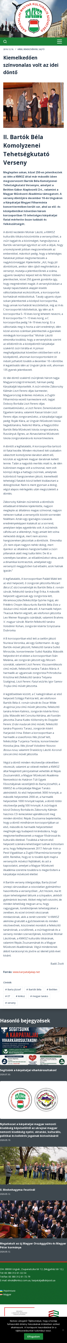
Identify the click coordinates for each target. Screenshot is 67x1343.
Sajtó (42, 49)
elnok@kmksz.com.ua (19, 1280)
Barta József (13, 989)
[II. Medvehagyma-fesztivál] (33, 1166)
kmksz (20, 996)
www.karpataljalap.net (26, 972)
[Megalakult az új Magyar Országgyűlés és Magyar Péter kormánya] (33, 1219)
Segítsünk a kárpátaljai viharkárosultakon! (28, 1070)
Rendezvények (31, 49)
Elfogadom (33, 1336)
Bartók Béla (33, 989)
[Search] (5, 41)
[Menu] (59, 41)
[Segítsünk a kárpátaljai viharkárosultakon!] (33, 1046)
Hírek (20, 49)
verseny (10, 1002)
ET (7, 996)
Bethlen (52, 989)
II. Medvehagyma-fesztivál (17, 1190)
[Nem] (63, 1330)
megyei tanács (39, 996)
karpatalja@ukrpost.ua (43, 1280)
